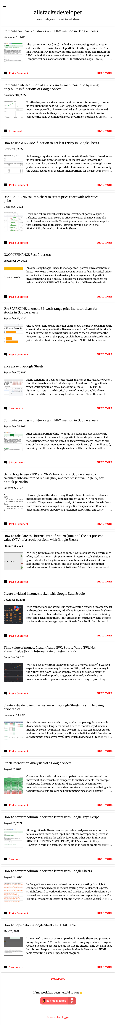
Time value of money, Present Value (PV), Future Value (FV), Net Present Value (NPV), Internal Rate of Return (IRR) (49, 649)
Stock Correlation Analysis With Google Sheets (37, 763)
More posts (58, 979)
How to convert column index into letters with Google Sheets (48, 871)
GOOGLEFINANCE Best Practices (27, 254)
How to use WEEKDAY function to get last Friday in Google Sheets (51, 143)
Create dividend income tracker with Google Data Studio (44, 593)
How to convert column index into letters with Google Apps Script (51, 817)
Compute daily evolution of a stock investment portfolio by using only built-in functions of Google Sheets (51, 87)
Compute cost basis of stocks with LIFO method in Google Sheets (51, 31)
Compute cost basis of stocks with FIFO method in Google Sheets (51, 420)
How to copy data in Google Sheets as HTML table (40, 925)
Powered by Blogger (58, 1017)
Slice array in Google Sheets (24, 366)
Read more (104, 73)
